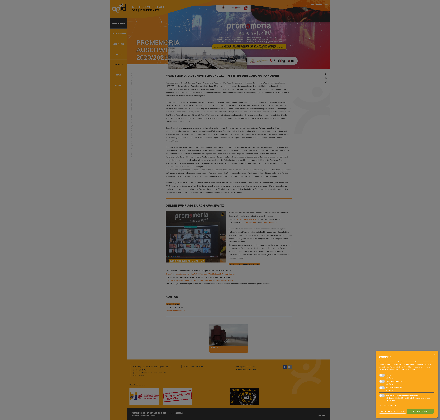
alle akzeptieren (420, 411)
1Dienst (389, 378)
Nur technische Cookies (388, 405)
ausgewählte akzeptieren (392, 411)
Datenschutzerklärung (407, 369)
